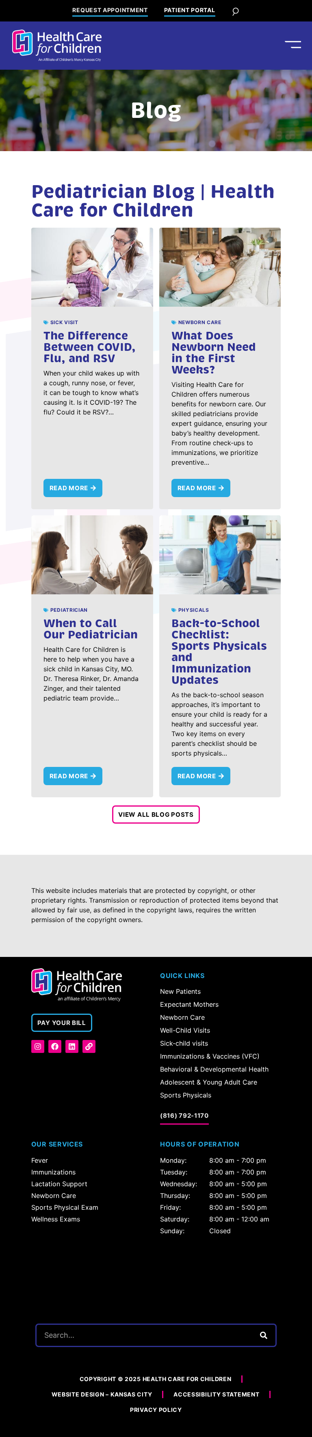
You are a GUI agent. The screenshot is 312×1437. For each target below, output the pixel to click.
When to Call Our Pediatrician (90, 629)
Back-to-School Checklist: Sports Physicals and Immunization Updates (219, 651)
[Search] (263, 1335)
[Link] (88, 1046)
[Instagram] (37, 1046)
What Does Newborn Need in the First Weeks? (213, 353)
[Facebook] (54, 1046)
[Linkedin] (71, 1046)
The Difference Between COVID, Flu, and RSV (89, 347)
